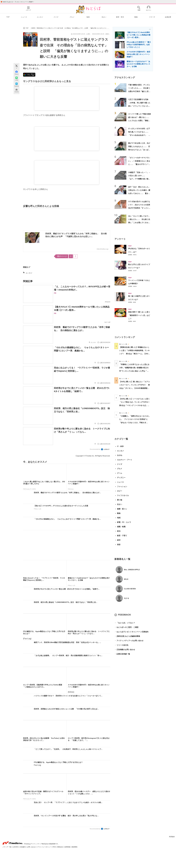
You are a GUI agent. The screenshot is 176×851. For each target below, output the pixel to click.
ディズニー (121, 477)
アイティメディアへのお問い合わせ (128, 641)
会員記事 (168, 17)
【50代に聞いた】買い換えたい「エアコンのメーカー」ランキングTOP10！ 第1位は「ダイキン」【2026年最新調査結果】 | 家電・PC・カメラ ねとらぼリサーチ (134, 388)
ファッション (122, 486)
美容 (118, 544)
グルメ (72, 17)
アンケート (120, 239)
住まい (104, 17)
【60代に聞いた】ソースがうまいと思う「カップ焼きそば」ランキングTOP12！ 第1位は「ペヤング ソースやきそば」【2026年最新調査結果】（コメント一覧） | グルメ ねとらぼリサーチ (135, 405)
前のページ (62, 256)
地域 (88, 17)
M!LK (126, 579)
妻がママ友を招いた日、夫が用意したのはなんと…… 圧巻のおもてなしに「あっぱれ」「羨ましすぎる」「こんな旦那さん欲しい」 (139, 149)
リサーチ (152, 17)
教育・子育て (122, 536)
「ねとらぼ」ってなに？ (124, 623)
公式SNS (15, 847)
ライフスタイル (123, 495)
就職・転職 (121, 527)
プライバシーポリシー (44, 847)
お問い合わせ (31, 847)
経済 (118, 540)
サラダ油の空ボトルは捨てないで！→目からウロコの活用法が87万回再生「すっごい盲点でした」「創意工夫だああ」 (139, 208)
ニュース (24, 17)
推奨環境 (74, 847)
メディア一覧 (6, 847)
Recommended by (95, 449)
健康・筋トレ (122, 509)
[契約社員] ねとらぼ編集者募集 (127, 636)
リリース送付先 (121, 645)
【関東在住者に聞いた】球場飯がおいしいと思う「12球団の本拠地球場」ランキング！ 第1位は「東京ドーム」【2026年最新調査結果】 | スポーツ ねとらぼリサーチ (134, 353)
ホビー (119, 491)
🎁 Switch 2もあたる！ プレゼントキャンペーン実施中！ (17, 2)
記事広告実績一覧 (122, 654)
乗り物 (119, 500)
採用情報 (67, 847)
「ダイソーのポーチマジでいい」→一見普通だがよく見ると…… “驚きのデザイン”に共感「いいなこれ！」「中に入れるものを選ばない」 (139, 164)
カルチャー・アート (124, 460)
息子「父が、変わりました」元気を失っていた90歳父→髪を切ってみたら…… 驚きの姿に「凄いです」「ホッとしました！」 (139, 193)
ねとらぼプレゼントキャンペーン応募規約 (131, 632)
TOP (8, 17)
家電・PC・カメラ (124, 522)
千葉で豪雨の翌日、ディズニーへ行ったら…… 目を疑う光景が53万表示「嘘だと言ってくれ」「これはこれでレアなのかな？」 (139, 91)
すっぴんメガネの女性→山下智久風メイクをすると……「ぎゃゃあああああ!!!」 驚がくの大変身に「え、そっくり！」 (139, 135)
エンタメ (40, 17)
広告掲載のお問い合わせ (124, 649)
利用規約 (172, 837)
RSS (54, 847)
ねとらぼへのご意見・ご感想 (126, 627)
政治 (118, 531)
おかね (119, 455)
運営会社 (60, 847)
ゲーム (119, 473)
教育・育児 (120, 17)
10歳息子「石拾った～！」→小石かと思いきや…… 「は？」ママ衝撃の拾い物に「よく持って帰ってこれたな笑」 (139, 178)
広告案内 (23, 847)
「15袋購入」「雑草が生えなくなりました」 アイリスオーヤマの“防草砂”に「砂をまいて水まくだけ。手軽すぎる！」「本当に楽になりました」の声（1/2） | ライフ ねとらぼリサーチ (134, 422)
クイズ (56, 17)
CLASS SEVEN (130, 589)
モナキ (126, 598)
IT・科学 (120, 446)
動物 (136, 17)
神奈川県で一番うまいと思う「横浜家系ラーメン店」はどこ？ (139, 315)
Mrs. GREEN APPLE (132, 570)
